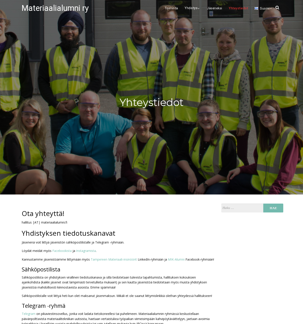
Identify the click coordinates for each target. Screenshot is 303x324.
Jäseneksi (214, 8)
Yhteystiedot (238, 8)
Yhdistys (191, 8)
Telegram (28, 314)
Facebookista (62, 251)
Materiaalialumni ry (55, 8)
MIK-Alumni (176, 259)
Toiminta (171, 8)
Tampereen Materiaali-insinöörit (114, 259)
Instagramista (86, 251)
